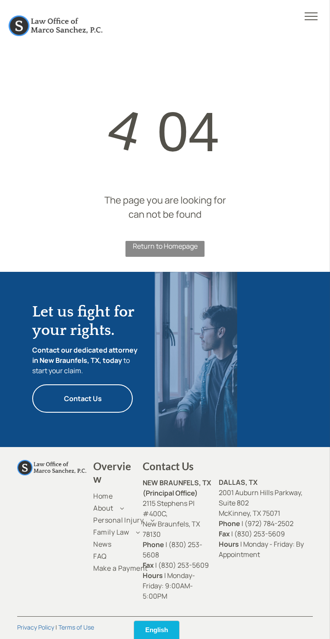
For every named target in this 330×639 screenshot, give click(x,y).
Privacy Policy (35, 627)
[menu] (311, 16)
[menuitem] (124, 496)
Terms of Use (76, 627)
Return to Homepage (165, 246)
